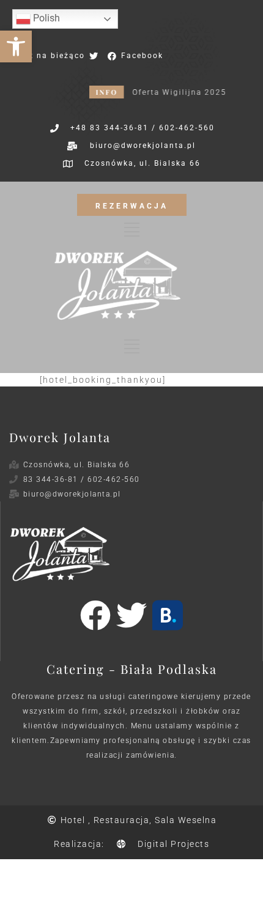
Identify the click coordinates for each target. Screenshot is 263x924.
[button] (16, 46)
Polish (45, 18)
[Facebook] (95, 615)
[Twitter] (131, 615)
